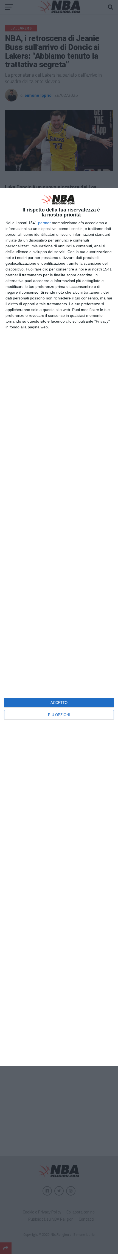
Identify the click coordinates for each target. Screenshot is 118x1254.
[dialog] (59, 627)
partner (44, 223)
